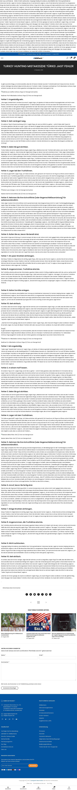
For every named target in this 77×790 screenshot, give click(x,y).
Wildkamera (42, 705)
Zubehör (41, 718)
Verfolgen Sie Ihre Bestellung (9, 731)
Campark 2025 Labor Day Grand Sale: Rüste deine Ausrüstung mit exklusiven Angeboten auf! (38, 635)
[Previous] (3, 626)
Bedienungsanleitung (45, 744)
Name (3, 655)
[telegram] (46, 594)
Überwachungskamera (46, 708)
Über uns (3, 749)
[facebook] (27, 594)
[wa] (50, 594)
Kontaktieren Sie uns (7, 747)
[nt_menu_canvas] (13, 58)
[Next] (73, 626)
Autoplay (41, 710)
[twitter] (30, 594)
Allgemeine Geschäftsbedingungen (49, 739)
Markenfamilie (5, 739)
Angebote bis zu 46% (45, 721)
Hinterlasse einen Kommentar (11, 588)
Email (41, 655)
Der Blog (3, 744)
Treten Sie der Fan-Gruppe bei (48, 747)
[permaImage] (42, 594)
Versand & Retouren (45, 736)
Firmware (42, 731)
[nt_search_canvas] (67, 58)
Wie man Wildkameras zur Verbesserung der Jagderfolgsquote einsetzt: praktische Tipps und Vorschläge (63, 635)
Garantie (41, 734)
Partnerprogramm (6, 741)
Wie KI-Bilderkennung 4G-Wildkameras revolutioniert (12, 634)
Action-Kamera (43, 715)
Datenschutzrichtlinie (45, 741)
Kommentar (5, 662)
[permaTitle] (34, 594)
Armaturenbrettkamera (46, 713)
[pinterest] (38, 594)
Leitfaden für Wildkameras (9, 734)
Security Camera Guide (8, 736)
